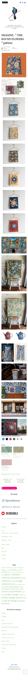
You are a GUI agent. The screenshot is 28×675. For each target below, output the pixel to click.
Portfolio (5, 48)
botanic (12, 567)
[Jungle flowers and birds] (18, 450)
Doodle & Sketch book (7, 623)
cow (6, 570)
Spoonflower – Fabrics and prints (9, 533)
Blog (2, 548)
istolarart (5, 580)
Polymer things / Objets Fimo (8, 644)
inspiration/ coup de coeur (8, 634)
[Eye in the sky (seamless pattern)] (6, 462)
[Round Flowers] (6, 450)
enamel (21, 572)
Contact (3, 558)
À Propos (3, 555)
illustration (16, 577)
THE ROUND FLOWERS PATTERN (20, 480)
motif (13, 584)
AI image (3, 613)
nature (16, 584)
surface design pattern (12, 597)
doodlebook (19, 570)
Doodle (13, 570)
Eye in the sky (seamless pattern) (5, 466)
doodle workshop (12, 572)
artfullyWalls (7, 567)
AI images (3, 616)
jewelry (14, 581)
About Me (4, 551)
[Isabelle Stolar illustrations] (14, 24)
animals (3, 567)
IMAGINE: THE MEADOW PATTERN (7, 480)
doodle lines (4, 572)
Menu (5, 2)
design (8, 570)
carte (17, 567)
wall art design (10, 600)
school (21, 587)
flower (3, 575)
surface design (11, 594)
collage (3, 570)
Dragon (18, 572)
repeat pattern (14, 587)
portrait (23, 584)
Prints (2, 651)
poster (3, 587)
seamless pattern (15, 589)
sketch (22, 589)
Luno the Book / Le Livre (7, 637)
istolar (23, 578)
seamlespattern (5, 589)
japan (11, 581)
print (6, 587)
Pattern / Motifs (6, 47)
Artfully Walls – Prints (6, 536)
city (24, 567)
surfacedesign (22, 595)
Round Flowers (4, 453)
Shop (2, 530)
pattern (20, 584)
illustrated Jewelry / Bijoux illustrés (10, 627)
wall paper (21, 601)
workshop (5, 603)
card (15, 567)
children (21, 567)
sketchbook (5, 591)
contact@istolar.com (13, 669)
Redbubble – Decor (6, 540)
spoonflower (15, 591)
